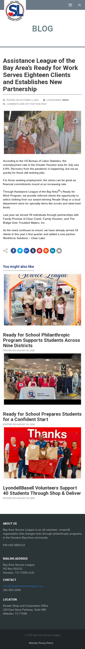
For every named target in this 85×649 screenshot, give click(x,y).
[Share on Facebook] (13, 250)
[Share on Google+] (26, 250)
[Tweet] (20, 250)
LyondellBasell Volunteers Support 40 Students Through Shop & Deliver (42, 490)
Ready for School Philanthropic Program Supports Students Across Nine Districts (41, 340)
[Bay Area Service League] (15, 11)
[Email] (52, 250)
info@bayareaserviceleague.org (23, 586)
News (65, 100)
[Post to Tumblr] (33, 250)
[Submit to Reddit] (39, 250)
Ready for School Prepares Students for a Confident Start (42, 416)
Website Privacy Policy (41, 643)
